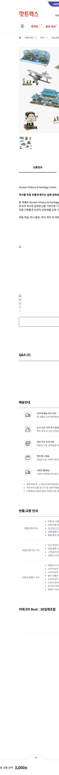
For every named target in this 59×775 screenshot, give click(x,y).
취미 (42, 37)
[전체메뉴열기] (22, 26)
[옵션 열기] (36, 757)
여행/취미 (29, 37)
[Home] (20, 37)
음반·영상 (51, 26)
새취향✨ (36, 26)
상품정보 (37, 167)
